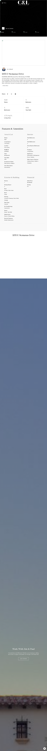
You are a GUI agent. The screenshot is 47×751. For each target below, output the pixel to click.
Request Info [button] (7, 89)
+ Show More (5, 85)
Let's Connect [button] (23, 658)
